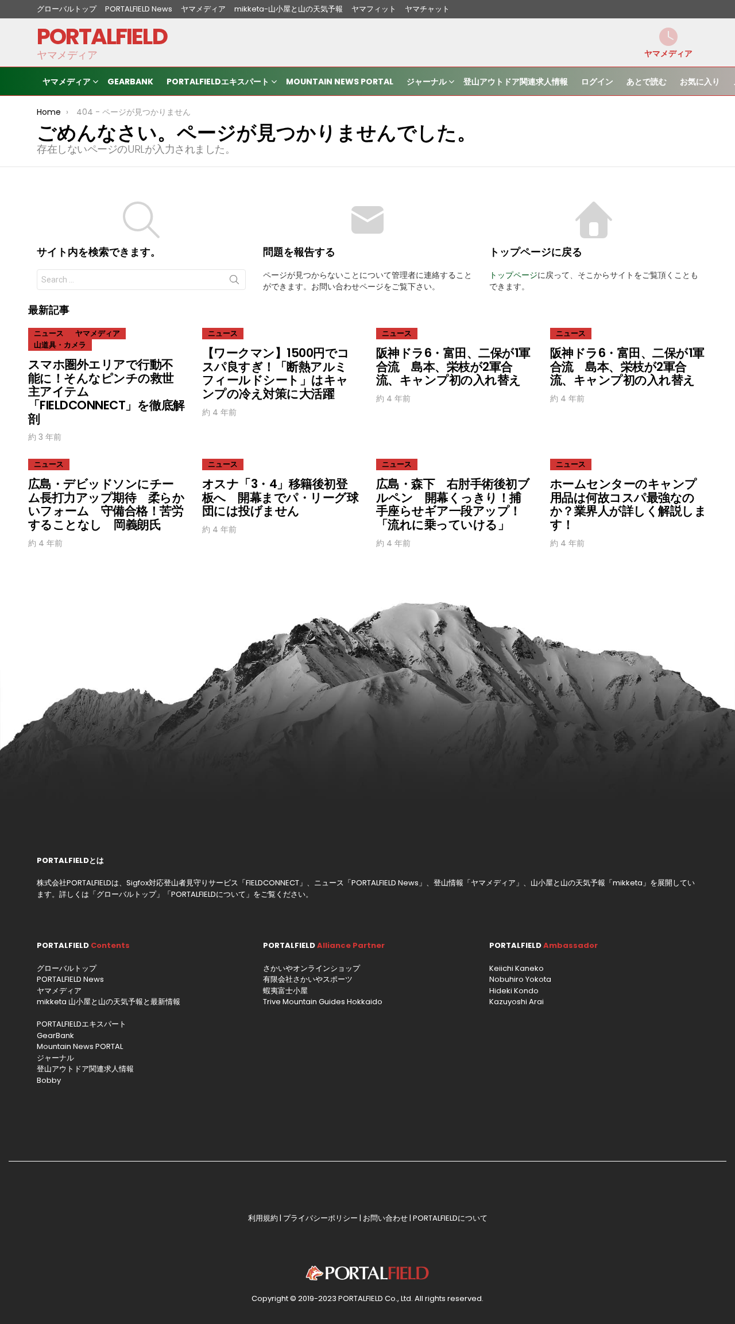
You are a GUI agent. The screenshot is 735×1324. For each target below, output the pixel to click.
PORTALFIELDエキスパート (218, 81)
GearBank (130, 81)
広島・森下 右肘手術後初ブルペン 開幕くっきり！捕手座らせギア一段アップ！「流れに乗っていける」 (452, 504)
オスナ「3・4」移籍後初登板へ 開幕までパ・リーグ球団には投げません (280, 497)
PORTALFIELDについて (208, 894)
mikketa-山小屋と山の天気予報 (288, 8)
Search (234, 282)
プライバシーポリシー (320, 1218)
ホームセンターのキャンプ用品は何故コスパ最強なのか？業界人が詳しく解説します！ (628, 504)
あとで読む (646, 81)
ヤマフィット (373, 8)
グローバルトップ (66, 8)
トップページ (513, 275)
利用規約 (263, 1218)
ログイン (597, 81)
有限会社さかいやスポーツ (308, 979)
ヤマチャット (427, 8)
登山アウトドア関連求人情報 (515, 81)
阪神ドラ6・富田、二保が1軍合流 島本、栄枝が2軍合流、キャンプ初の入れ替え (453, 366)
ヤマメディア (203, 8)
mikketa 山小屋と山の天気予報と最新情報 (108, 1001)
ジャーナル (427, 81)
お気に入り (700, 81)
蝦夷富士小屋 (285, 990)
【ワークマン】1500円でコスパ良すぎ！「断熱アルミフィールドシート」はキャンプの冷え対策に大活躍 (276, 373)
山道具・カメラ (60, 344)
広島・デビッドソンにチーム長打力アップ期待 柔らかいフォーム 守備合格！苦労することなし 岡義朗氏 (106, 504)
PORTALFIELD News (138, 8)
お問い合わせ (385, 1218)
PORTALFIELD (102, 36)
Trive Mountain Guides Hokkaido (322, 1001)
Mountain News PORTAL (339, 81)
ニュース (49, 333)
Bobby (49, 1080)
